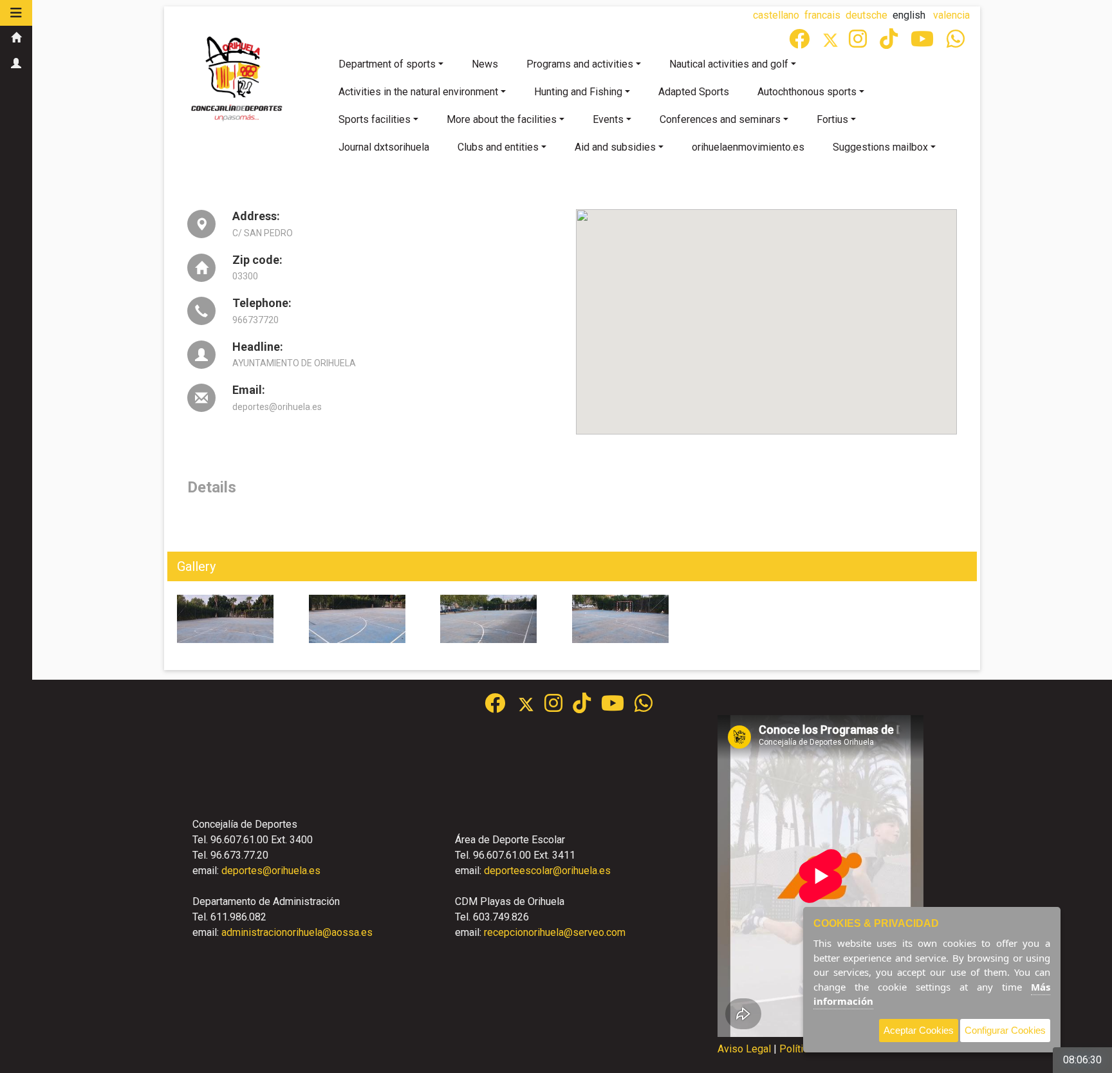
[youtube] (923, 43)
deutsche (866, 15)
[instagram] (859, 43)
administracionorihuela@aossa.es (297, 932)
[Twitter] (835, 43)
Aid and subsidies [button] (615, 147)
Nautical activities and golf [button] (728, 64)
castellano (776, 15)
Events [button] (608, 119)
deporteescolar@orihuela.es (547, 870)
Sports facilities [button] (374, 119)
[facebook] (800, 43)
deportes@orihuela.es (270, 870)
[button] (16, 13)
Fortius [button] (832, 119)
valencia (951, 15)
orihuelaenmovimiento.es (748, 147)
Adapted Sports (693, 92)
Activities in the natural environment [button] (418, 92)
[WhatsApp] (957, 43)
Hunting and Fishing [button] (578, 92)
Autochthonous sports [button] (807, 92)
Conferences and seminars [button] (720, 119)
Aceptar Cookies (919, 1030)
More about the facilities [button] (502, 119)
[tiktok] (890, 43)
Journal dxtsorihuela (383, 147)
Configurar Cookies (1005, 1030)
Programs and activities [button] (579, 64)
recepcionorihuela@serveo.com (555, 932)
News (485, 64)
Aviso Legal (744, 1049)
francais (822, 15)
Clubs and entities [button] (498, 147)
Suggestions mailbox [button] (880, 147)
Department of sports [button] (387, 64)
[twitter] (531, 707)
